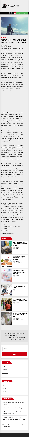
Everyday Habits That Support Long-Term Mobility (13, 403)
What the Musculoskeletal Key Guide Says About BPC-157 (13, 425)
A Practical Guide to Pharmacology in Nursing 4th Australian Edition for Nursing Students (13, 419)
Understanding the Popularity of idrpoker (13, 408)
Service (4, 37)
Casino (4, 388)
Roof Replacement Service (8, 233)
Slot (3, 385)
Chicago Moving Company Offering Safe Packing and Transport (19, 258)
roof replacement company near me (12, 147)
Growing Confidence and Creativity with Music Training (20, 299)
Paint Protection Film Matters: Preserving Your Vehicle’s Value (20, 315)
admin (5, 45)
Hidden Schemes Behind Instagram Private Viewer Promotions (19, 272)
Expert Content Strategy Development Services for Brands (19, 286)
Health (4, 391)
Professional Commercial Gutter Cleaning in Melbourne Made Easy (20, 244)
